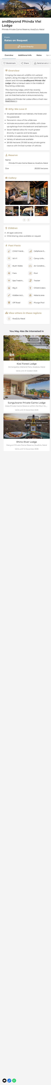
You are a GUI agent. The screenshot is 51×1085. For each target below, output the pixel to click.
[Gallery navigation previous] (24, 220)
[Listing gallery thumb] (26, 193)
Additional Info (25, 55)
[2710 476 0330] (9, 1081)
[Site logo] (14, 3)
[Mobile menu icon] (3, 3)
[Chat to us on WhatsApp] (14, 1081)
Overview (9, 55)
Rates (39, 55)
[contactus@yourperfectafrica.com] (4, 1081)
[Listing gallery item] (12, 211)
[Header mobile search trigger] (48, 3)
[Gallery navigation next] (29, 220)
